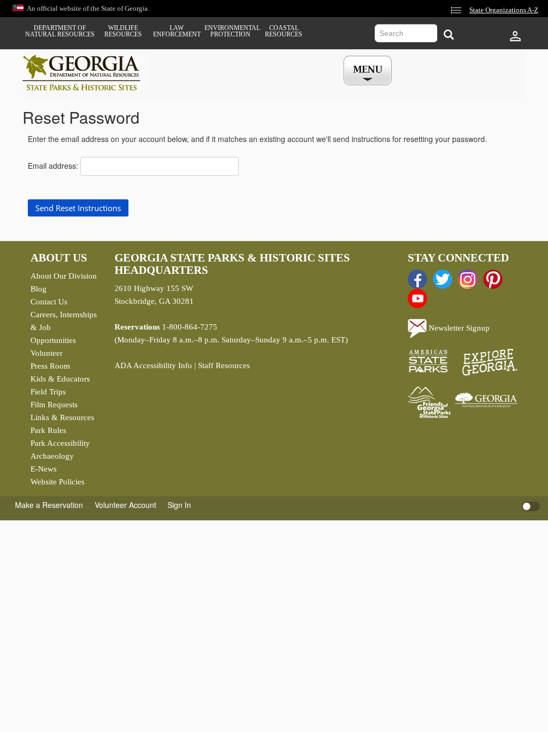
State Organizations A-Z (503, 10)
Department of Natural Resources (60, 31)
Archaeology (52, 456)
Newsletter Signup (458, 328)
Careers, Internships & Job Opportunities (64, 327)
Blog (39, 289)
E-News (44, 469)
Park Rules (48, 430)
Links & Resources (62, 417)
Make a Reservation (49, 504)
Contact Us (49, 301)
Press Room (50, 366)
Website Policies (58, 481)
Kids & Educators (60, 379)
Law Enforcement (177, 31)
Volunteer (47, 353)
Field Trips (48, 391)
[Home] (85, 73)
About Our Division (64, 276)
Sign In (179, 504)
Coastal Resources (283, 31)
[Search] (448, 34)
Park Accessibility (60, 443)
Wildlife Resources (123, 31)
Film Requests (54, 404)
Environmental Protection (230, 31)
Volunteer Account (125, 504)
